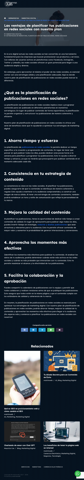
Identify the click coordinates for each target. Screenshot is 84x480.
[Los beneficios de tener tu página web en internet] (62, 431)
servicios (25, 467)
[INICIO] (5, 18)
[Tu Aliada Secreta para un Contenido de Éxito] (62, 361)
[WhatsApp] (50, 330)
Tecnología (56, 456)
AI (5, 417)
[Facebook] (24, 330)
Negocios (47, 456)
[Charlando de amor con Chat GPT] (22, 431)
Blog (60, 380)
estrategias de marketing (16, 36)
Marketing (11, 417)
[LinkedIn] (33, 330)
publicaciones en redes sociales (36, 147)
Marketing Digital (14, 34)
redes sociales (61, 36)
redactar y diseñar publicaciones (52, 225)
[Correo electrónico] (59, 330)
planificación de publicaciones (41, 36)
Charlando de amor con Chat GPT (19, 445)
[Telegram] (42, 330)
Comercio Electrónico (52, 453)
